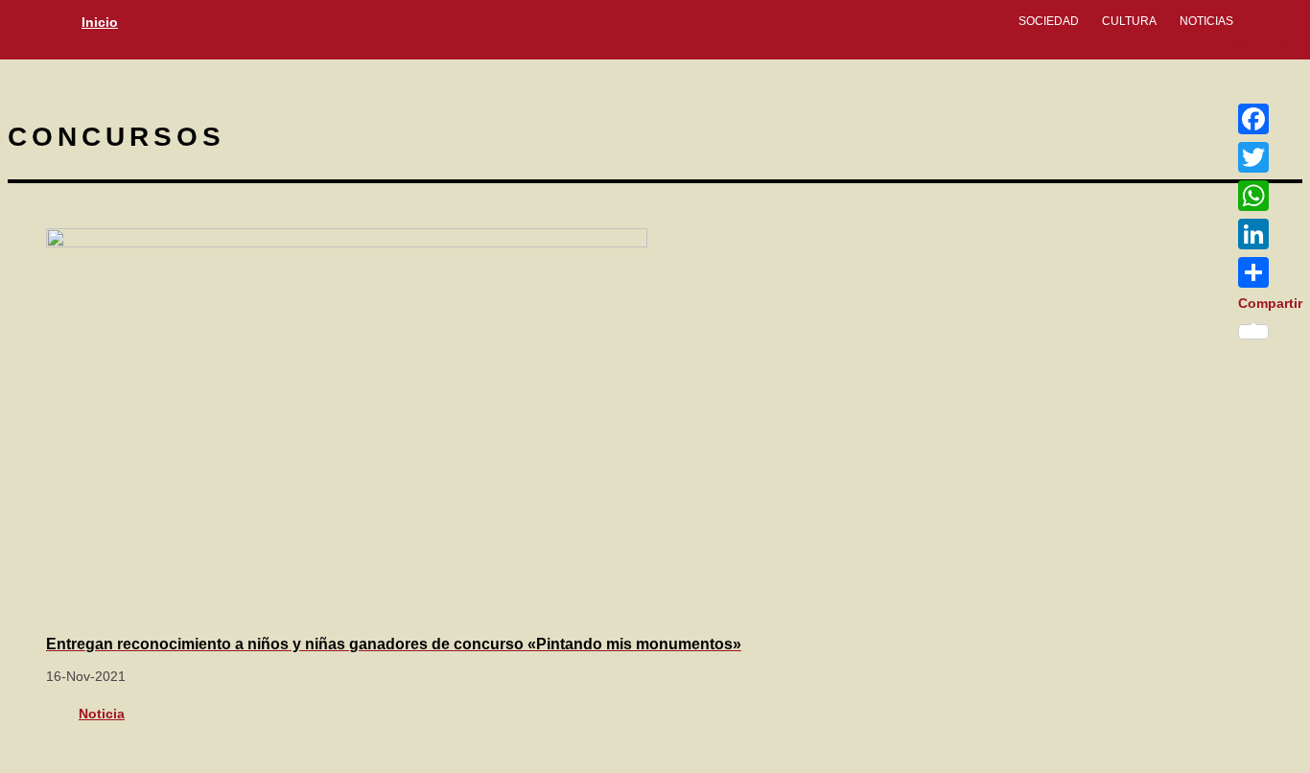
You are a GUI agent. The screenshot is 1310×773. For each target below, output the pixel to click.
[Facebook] (1270, 119)
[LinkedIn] (1270, 234)
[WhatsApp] (1270, 195)
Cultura (1129, 21)
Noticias (1206, 21)
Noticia (102, 713)
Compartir (1270, 303)
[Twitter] (1270, 157)
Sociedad (1048, 21)
